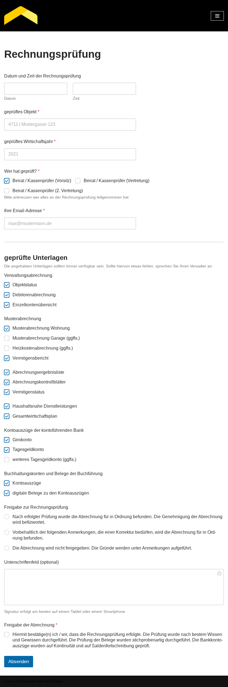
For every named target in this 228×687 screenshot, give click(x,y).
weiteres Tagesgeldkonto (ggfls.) (44, 459)
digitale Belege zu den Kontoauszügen (51, 493)
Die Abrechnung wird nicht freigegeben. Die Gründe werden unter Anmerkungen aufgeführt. (102, 548)
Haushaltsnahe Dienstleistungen (45, 406)
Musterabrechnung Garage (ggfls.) (46, 338)
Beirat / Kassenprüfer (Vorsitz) (42, 180)
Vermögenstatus (28, 392)
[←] (21, 15)
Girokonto (22, 439)
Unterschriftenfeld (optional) (31, 562)
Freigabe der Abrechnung (30, 625)
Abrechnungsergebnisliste (38, 372)
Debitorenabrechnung (34, 294)
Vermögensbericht (30, 358)
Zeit (76, 98)
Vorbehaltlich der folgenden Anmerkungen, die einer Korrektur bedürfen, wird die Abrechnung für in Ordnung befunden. (114, 535)
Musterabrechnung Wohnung (41, 328)
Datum (10, 98)
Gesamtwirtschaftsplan (35, 416)
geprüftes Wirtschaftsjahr (30, 141)
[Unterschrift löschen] (219, 573)
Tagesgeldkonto (28, 449)
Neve (9, 681)
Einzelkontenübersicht (34, 304)
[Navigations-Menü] (217, 16)
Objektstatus (25, 284)
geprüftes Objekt (21, 111)
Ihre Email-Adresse (24, 210)
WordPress (53, 681)
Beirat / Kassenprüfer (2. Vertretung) (48, 190)
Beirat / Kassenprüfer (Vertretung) (116, 180)
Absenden (18, 661)
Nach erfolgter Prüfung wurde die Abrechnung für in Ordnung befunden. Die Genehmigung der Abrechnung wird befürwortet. (117, 519)
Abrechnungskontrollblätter (39, 382)
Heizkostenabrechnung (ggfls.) (43, 348)
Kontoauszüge (27, 483)
